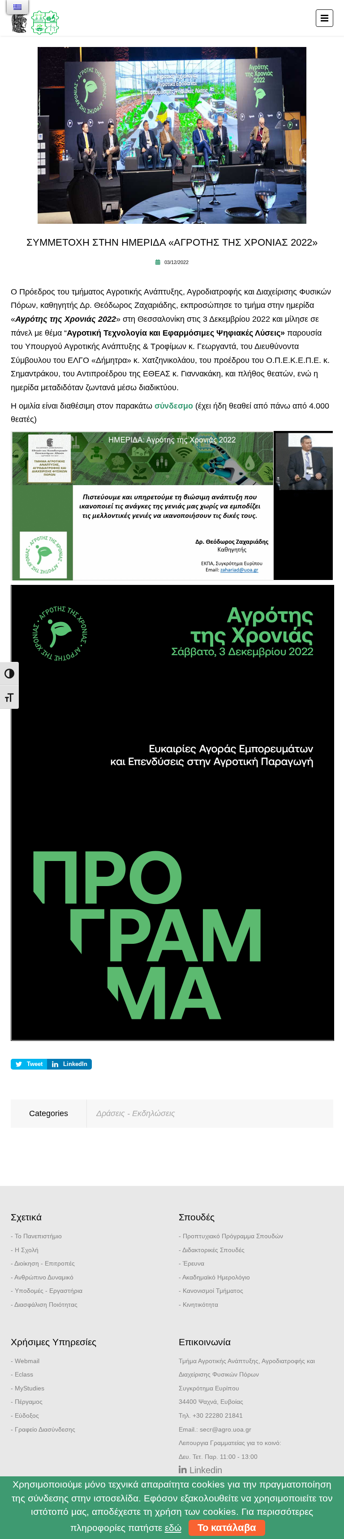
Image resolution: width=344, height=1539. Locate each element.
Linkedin (204, 1470)
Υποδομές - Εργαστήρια (48, 1290)
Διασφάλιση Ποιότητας (45, 1304)
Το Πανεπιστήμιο (38, 1236)
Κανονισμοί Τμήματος (213, 1290)
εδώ (173, 1527)
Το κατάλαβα (227, 1527)
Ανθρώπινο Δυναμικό (43, 1277)
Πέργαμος (29, 1401)
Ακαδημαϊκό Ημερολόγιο (216, 1277)
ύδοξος (29, 1415)
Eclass (24, 1374)
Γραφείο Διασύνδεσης (45, 1429)
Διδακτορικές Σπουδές (213, 1249)
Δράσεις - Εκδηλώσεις (135, 1113)
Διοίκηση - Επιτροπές (44, 1263)
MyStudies (29, 1388)
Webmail (27, 1360)
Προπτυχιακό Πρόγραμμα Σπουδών (233, 1236)
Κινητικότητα (200, 1304)
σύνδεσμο (174, 405)
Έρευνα (193, 1263)
